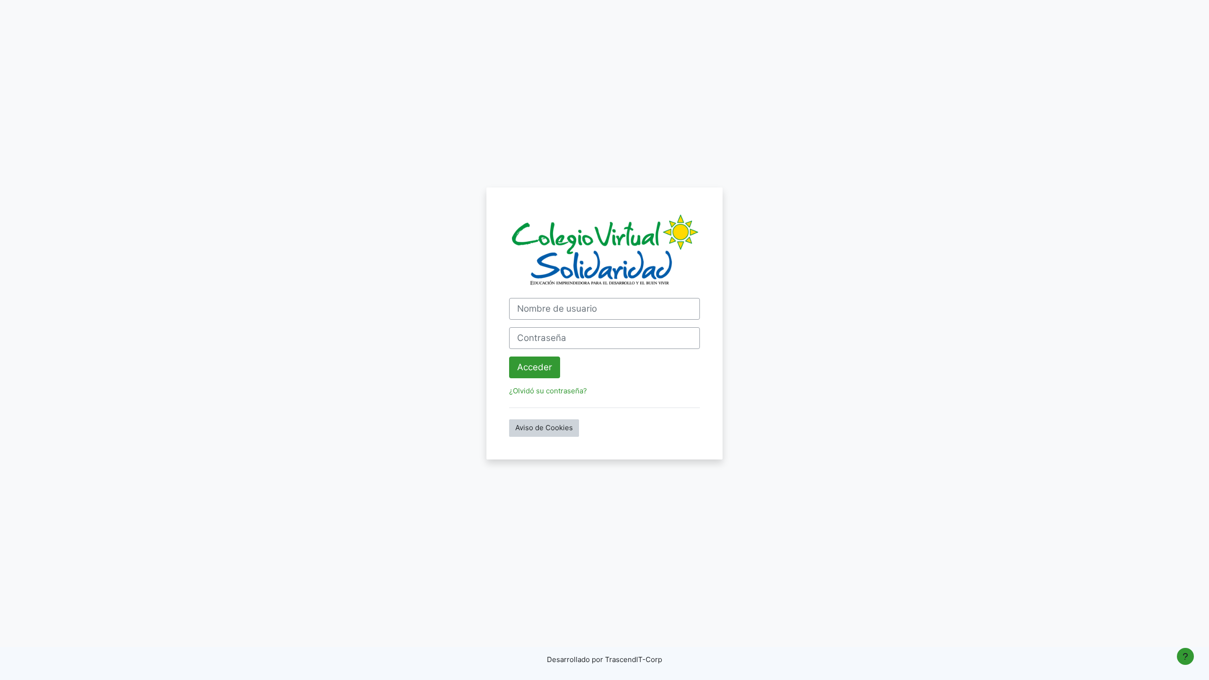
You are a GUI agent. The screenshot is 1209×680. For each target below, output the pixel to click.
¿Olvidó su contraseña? (548, 390)
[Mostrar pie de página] (1185, 656)
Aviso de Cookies (544, 427)
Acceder (534, 367)
